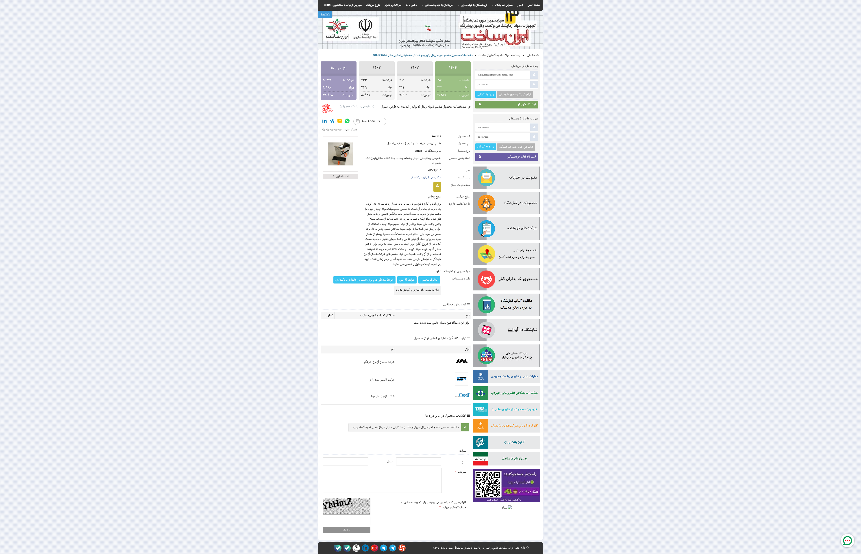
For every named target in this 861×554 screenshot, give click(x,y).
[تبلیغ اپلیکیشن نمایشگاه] (506, 486)
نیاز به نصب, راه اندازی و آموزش (417, 290)
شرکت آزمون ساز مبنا (382, 396)
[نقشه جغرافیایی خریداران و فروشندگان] (506, 255)
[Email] (340, 121)
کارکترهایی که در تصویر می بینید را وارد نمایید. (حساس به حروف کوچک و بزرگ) (433, 505)
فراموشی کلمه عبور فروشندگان (516, 147)
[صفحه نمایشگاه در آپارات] (401, 548)
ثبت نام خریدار (527, 104)
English (325, 14)
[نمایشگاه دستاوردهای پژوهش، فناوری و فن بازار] (506, 356)
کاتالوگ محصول (429, 279)
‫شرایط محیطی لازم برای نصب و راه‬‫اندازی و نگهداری (364, 279)
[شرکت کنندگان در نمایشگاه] (506, 229)
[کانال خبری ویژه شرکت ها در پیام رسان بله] (336, 548)
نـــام (464, 461)
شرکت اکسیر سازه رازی (381, 379)
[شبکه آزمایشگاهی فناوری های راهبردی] (506, 394)
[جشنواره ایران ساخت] (506, 459)
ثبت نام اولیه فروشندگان (521, 156)
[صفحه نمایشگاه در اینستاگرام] (373, 548)
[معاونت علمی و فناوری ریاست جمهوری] (355, 548)
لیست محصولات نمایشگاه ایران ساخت (499, 55)
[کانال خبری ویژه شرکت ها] (392, 548)
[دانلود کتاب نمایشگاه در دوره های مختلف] (506, 306)
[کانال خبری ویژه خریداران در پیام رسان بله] (346, 548)
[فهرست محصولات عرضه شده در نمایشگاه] (506, 204)
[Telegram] (332, 121)
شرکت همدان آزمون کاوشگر (425, 177)
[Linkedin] (324, 121)
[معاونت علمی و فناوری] (506, 377)
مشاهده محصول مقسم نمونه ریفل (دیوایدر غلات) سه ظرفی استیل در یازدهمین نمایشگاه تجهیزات (405, 427)
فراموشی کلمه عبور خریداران (515, 94)
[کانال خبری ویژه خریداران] (382, 548)
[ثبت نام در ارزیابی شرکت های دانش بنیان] (506, 426)
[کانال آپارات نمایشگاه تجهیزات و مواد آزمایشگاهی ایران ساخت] (506, 331)
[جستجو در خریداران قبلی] (506, 280)
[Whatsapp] (347, 121)
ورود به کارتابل (485, 94)
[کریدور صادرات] (506, 410)
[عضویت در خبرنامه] (506, 179)
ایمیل (390, 461)
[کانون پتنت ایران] (506, 443)
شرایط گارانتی (407, 279)
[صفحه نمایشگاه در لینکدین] (364, 548)
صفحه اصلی (533, 55)
